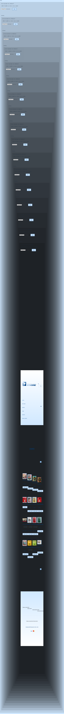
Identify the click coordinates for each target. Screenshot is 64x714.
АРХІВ (23, 411)
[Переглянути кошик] (39, 404)
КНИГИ (23, 400)
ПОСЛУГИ (23, 414)
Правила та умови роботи (26, 607)
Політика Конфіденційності (40, 610)
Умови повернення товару (35, 609)
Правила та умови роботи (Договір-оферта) (32, 621)
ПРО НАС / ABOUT (24, 418)
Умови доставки (30, 608)
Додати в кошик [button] (25, 487)
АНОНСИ (23, 407)
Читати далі (25, 507)
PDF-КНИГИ (23, 403)
